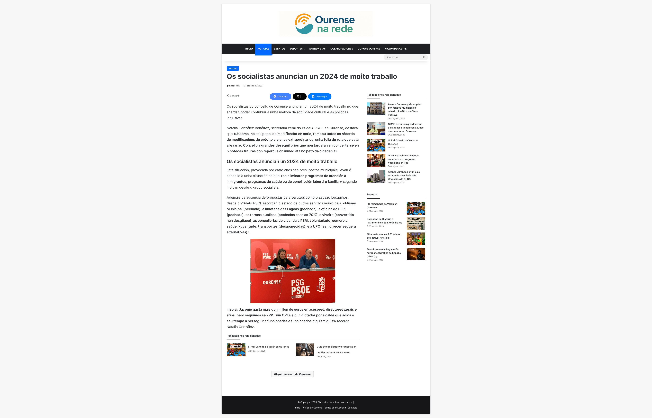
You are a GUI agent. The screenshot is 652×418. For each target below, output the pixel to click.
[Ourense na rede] (326, 24)
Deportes (296, 48)
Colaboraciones (341, 48)
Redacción (234, 85)
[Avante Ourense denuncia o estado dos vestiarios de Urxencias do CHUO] (376, 176)
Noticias (263, 48)
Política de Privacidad (335, 407)
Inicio (249, 48)
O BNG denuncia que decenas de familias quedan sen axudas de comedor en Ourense (406, 128)
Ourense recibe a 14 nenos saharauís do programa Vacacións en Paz (403, 159)
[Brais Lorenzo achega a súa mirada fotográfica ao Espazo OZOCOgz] (416, 254)
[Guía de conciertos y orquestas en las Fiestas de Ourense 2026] (305, 349)
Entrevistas (317, 48)
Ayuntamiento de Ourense (293, 374)
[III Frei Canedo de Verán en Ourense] (236, 349)
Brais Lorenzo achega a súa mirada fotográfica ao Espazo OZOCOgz (384, 253)
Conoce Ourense (369, 48)
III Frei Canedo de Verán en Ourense (268, 346)
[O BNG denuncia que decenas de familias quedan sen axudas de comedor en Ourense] (376, 128)
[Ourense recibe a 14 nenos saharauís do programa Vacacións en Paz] (376, 160)
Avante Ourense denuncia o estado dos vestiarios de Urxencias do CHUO (404, 175)
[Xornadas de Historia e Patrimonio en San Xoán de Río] (416, 223)
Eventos (279, 48)
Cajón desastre (396, 48)
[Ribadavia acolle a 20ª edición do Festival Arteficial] (416, 238)
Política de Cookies (312, 407)
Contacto (352, 407)
